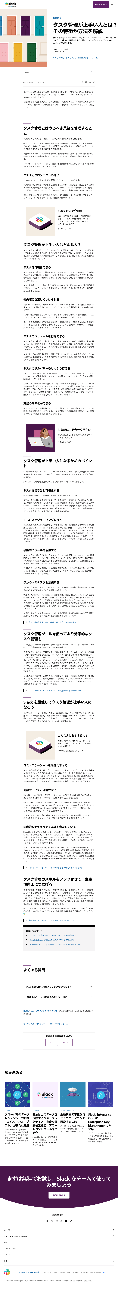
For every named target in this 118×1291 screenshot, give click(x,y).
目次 (27, 72)
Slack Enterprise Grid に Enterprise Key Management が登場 (99, 1122)
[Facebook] (86, 82)
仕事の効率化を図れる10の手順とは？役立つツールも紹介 (52, 622)
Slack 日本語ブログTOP (40, 1011)
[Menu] (112, 4)
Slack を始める (101, 4)
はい (51, 1042)
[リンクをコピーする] (93, 82)
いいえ (65, 1042)
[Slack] (10, 4)
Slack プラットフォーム (88, 58)
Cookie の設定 (65, 1272)
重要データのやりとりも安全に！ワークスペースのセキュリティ (56, 944)
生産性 (54, 1011)
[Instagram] (52, 1221)
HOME (26, 1011)
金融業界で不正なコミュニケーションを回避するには (72, 1118)
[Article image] (17, 1094)
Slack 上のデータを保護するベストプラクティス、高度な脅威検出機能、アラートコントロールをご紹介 (44, 1124)
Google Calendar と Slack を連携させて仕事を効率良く (52, 940)
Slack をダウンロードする (27, 1272)
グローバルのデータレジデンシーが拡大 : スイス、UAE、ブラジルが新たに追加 (17, 1120)
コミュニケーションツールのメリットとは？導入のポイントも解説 (56, 867)
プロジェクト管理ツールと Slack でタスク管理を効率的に (53, 935)
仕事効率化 (57, 18)
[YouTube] (66, 1221)
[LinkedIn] (90, 82)
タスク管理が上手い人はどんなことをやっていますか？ (48, 987)
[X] (61, 1221)
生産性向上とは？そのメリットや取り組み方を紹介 (50, 920)
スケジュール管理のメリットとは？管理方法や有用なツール (53, 690)
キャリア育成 (58, 58)
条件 (55, 1272)
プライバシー (47, 1272)
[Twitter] (83, 82)
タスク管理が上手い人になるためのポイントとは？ (47, 997)
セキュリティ (71, 58)
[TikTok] (71, 1221)
